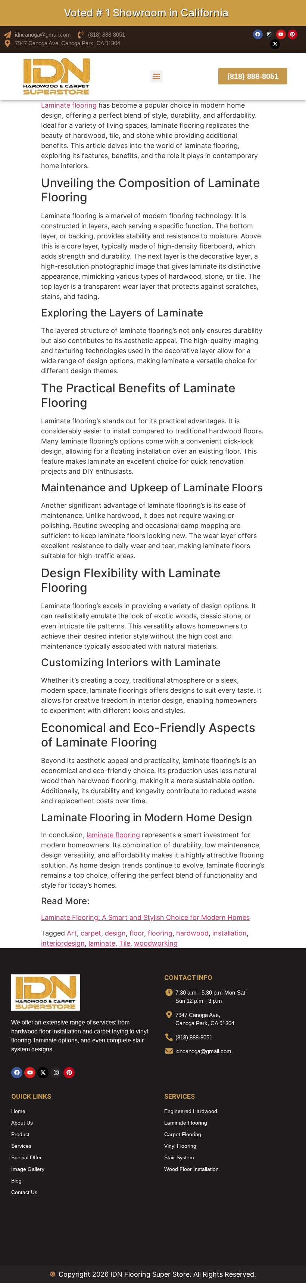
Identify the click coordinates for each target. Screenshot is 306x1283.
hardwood (192, 933)
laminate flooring (113, 835)
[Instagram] (269, 34)
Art (72, 933)
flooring (160, 933)
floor (136, 933)
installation (229, 933)
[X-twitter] (275, 44)
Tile (124, 943)
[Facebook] (258, 34)
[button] (156, 76)
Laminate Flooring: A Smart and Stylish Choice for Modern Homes (145, 917)
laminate (101, 943)
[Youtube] (281, 34)
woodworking (156, 943)
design (115, 933)
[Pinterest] (292, 34)
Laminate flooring (69, 105)
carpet (91, 933)
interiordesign (63, 943)
